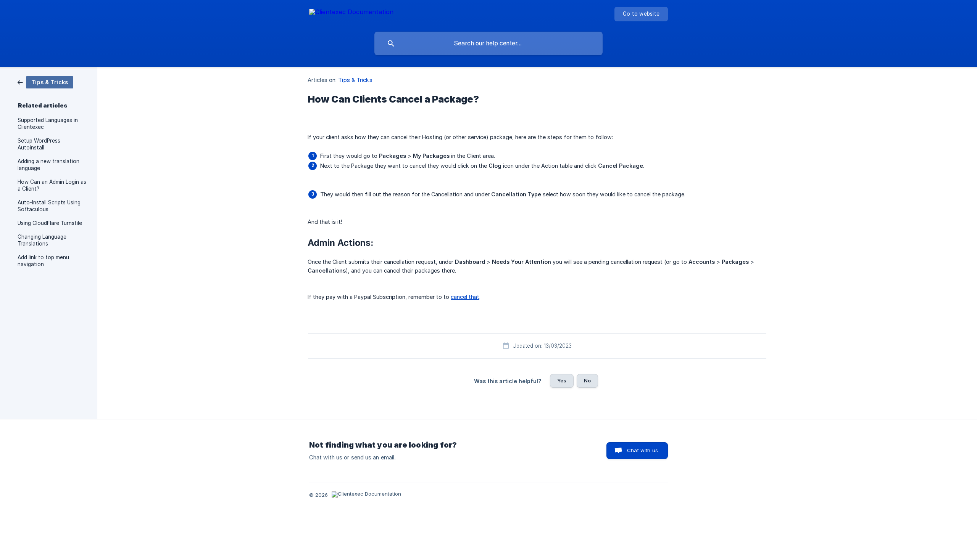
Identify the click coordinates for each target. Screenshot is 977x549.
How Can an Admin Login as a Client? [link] (52, 185)
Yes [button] (561, 380)
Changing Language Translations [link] (42, 240)
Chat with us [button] (642, 450)
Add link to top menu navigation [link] (43, 260)
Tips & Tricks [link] (355, 80)
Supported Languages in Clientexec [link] (48, 123)
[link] (45, 81)
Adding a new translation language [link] (48, 164)
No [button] (587, 380)
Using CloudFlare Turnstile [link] (50, 223)
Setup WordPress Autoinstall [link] (39, 144)
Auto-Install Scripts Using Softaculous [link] (49, 205)
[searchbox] (488, 43)
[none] (351, 13)
